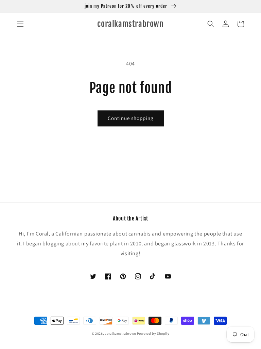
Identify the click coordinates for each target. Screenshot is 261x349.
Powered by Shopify (153, 333)
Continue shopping (131, 118)
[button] (20, 23)
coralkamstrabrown (120, 333)
